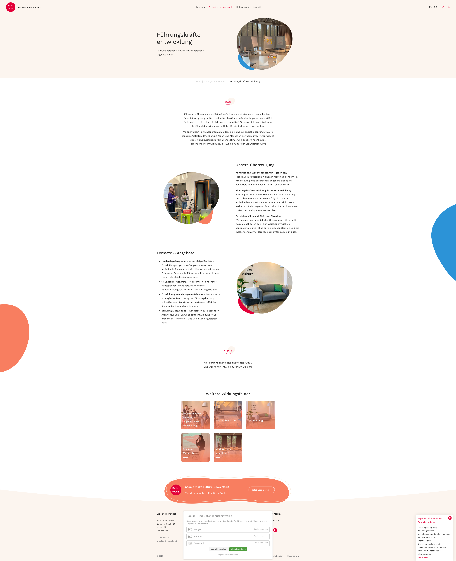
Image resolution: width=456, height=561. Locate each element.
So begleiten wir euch (221, 7)
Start (198, 81)
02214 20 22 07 (163, 538)
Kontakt (257, 7)
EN (430, 7)
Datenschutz (293, 556)
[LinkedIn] (448, 7)
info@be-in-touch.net (167, 541)
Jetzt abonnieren (260, 490)
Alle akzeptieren (238, 549)
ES (435, 7)
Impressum (222, 555)
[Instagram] (442, 7)
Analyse (197, 529)
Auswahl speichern (219, 549)
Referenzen (242, 7)
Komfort (198, 536)
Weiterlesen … (424, 557)
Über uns (200, 7)
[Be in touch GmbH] (23, 7)
